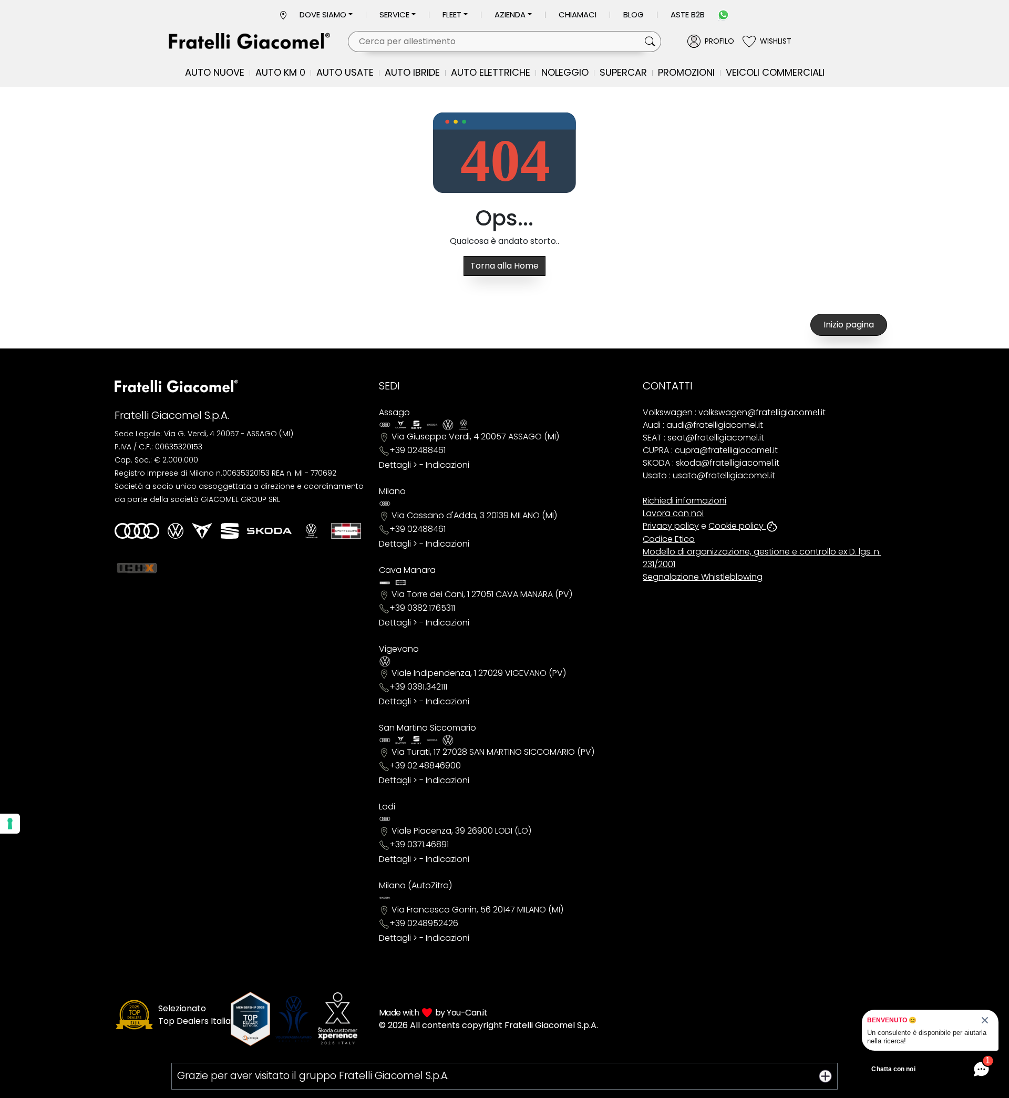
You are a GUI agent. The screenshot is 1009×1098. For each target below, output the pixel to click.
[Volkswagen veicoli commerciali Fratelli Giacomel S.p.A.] (311, 531)
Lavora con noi (673, 513)
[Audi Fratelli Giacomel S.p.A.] (137, 531)
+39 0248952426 (423, 923)
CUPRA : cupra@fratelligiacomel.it (710, 450)
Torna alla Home (504, 266)
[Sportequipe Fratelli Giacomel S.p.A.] (346, 531)
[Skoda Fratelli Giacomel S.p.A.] (269, 531)
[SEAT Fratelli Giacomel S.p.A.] (230, 531)
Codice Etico (669, 539)
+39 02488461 (417, 450)
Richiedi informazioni (684, 501)
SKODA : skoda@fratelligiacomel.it (711, 463)
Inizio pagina (848, 325)
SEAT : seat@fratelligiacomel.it (703, 438)
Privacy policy (671, 526)
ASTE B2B (688, 14)
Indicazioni (447, 465)
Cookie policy (737, 526)
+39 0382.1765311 (422, 608)
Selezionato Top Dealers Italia (194, 1014)
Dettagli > (398, 465)
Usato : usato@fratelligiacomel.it (709, 475)
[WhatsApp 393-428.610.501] (723, 14)
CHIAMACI (577, 14)
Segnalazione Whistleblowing (703, 577)
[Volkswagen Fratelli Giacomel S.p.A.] (175, 531)
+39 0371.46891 (419, 844)
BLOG (633, 14)
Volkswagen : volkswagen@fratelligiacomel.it (734, 412)
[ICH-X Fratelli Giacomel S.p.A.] (137, 568)
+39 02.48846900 (425, 766)
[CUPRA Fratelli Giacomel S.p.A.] (202, 531)
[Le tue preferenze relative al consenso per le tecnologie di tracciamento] (10, 824)
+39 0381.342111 (418, 687)
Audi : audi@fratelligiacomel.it (703, 425)
